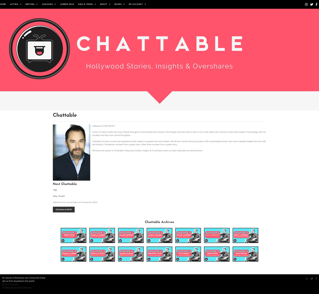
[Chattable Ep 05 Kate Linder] (188, 235)
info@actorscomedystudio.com (17, 287)
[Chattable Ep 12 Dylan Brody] (188, 254)
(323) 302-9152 (11, 284)
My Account (136, 4)
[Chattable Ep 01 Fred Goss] (73, 235)
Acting (14, 4)
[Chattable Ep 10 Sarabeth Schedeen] (130, 254)
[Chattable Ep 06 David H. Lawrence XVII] (216, 235)
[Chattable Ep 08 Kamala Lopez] (73, 254)
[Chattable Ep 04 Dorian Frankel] (159, 235)
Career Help (67, 4)
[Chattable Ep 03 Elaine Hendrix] (130, 235)
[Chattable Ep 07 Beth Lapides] (245, 235)
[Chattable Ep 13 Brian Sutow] (216, 254)
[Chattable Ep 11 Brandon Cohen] (159, 254)
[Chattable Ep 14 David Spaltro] (245, 254)
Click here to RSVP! (64, 209)
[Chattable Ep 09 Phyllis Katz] (102, 254)
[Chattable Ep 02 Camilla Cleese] (102, 235)
